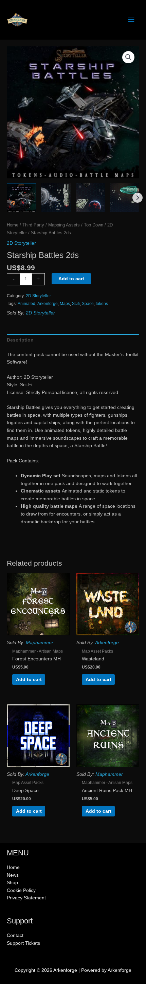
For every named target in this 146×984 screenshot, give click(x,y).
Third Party (33, 225)
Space (88, 303)
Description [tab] (20, 340)
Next (137, 198)
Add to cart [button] (29, 679)
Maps (65, 303)
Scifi (76, 303)
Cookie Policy (21, 890)
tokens (102, 303)
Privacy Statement (26, 897)
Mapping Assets (64, 225)
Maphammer (39, 642)
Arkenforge (47, 303)
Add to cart (71, 278)
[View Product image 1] (21, 197)
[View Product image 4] (124, 197)
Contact (15, 935)
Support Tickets (23, 943)
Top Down (93, 225)
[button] (128, 57)
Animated (26, 303)
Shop (12, 882)
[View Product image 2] (55, 197)
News (13, 875)
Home (12, 225)
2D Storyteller (21, 243)
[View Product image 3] (90, 197)
